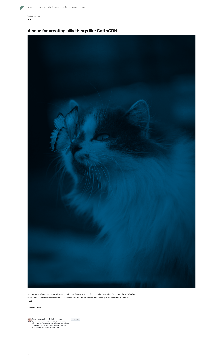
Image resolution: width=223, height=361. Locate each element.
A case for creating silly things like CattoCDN (72, 30)
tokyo (30, 7)
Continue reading (36, 307)
